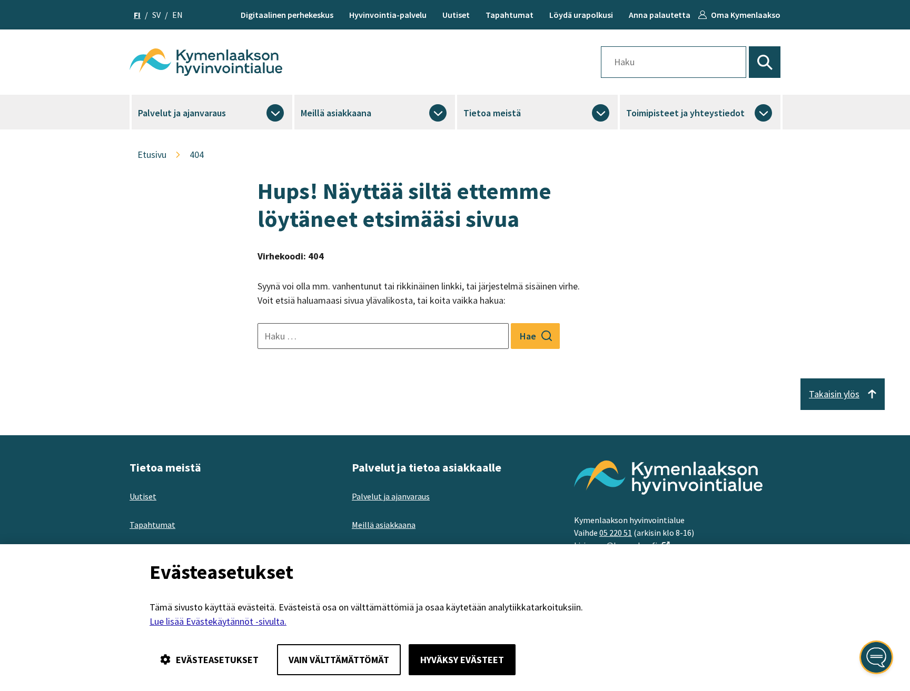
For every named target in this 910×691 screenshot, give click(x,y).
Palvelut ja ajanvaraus (182, 113)
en (177, 14)
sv (156, 14)
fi (137, 14)
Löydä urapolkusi (581, 14)
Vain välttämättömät (339, 660)
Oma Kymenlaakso (745, 14)
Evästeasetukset (217, 660)
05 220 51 (615, 532)
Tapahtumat (509, 14)
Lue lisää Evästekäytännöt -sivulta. (218, 621)
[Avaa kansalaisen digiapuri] (876, 657)
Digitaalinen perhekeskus (287, 14)
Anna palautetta (659, 14)
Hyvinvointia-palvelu (388, 14)
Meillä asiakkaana (336, 113)
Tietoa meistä (492, 113)
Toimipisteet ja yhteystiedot (685, 113)
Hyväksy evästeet (462, 660)
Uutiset (456, 14)
